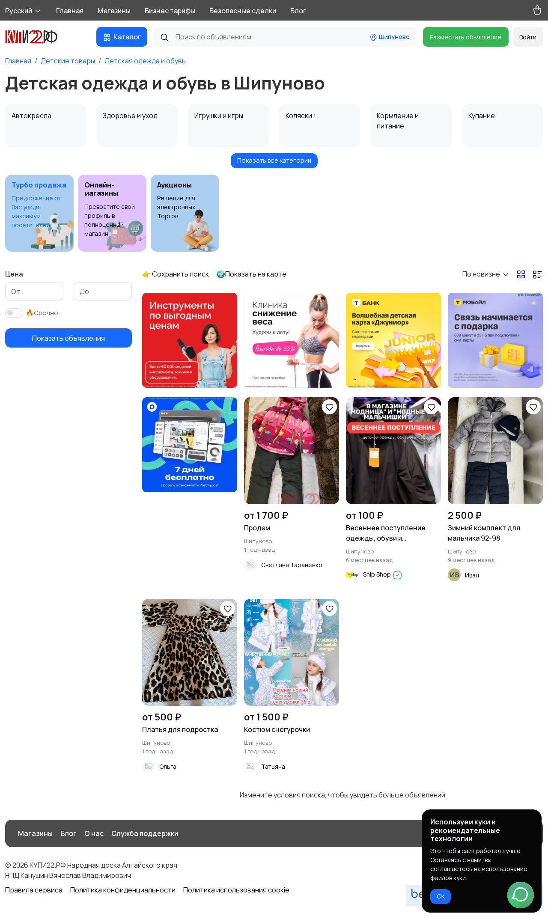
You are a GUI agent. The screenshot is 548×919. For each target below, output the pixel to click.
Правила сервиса (34, 890)
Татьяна (273, 766)
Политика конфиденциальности (123, 890)
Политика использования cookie (236, 890)
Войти (527, 37)
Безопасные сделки (242, 10)
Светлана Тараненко (291, 565)
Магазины (114, 10)
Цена (14, 274)
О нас (94, 833)
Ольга (167, 766)
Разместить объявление (465, 37)
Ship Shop (377, 574)
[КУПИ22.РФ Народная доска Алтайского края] (37, 37)
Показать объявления (68, 337)
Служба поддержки (144, 833)
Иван (472, 575)
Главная (69, 10)
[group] (39, 213)
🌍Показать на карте (251, 274)
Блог (298, 10)
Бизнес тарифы (170, 10)
